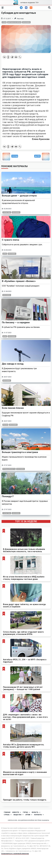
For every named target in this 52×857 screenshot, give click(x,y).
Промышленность (9, 469)
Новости (15, 812)
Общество (17, 815)
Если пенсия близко (13, 408)
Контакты (38, 815)
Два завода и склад (12, 363)
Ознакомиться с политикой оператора (15, 853)
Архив (4, 22)
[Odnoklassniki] (8, 57)
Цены (5, 253)
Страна (6, 815)
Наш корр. (20, 18)
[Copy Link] (20, 57)
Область (35, 812)
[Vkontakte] (4, 57)
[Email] (16, 57)
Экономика (26, 22)
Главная (7, 812)
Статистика (7, 212)
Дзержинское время (14, 22)
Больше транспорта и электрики (20, 452)
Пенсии (5, 424)
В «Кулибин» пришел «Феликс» (19, 281)
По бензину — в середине (16, 322)
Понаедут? (8, 496)
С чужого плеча (10, 239)
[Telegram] (12, 57)
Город (25, 812)
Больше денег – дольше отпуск (19, 195)
